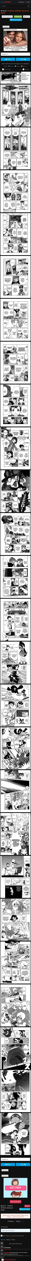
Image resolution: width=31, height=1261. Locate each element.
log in (6, 1230)
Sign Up (21, 2)
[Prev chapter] (2, 1247)
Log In (28, 2)
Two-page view (8, 16)
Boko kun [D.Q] (8, 1259)
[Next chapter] (2, 1250)
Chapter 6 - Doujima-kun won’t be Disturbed (12, 1255)
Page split (18, 16)
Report (27, 16)
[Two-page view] (2, 1243)
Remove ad (6, 26)
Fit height (27, 69)
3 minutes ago (26, 1255)
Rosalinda (6, 1252)
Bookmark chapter (16, 20)
